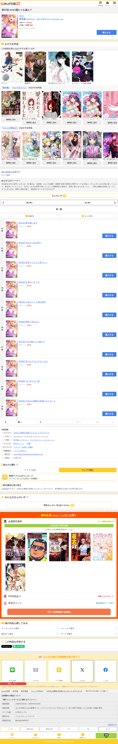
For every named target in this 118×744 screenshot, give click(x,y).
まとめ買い (89, 216)
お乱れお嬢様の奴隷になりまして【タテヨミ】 (32, 433)
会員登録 (4, 489)
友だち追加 (12, 681)
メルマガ (36, 680)
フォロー (82, 680)
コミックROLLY (10, 128)
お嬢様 (30, 447)
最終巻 (31, 216)
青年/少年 (49, 729)
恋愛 (29, 444)
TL (69, 729)
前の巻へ (29, 203)
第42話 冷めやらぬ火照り (30, 243)
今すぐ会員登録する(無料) (59, 612)
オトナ (108, 729)
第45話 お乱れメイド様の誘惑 (32, 302)
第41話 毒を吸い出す (28, 223)
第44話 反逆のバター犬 (29, 282)
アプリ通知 (59, 680)
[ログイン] (107, 2)
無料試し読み (11, 119)
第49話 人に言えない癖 (29, 381)
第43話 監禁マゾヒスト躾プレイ (33, 262)
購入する (107, 32)
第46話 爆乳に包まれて (29, 322)
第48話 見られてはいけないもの (33, 361)
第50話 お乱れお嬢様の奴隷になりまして (37, 401)
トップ (10, 729)
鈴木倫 (27, 19)
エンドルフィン (50, 19)
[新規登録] (100, 2)
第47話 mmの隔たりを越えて (32, 341)
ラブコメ (17, 447)
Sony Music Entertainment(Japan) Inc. (28, 454)
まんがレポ (59, 195)
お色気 (24, 447)
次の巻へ (88, 203)
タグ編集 (6, 175)
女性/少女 (29, 729)
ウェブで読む (88, 470)
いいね (105, 680)
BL (88, 729)
